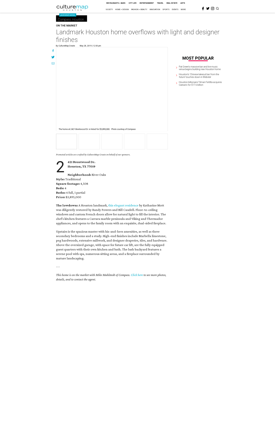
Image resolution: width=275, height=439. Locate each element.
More (183, 9)
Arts (182, 3)
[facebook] (203, 8)
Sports (165, 9)
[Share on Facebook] (53, 51)
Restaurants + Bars (115, 3)
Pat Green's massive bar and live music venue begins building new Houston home (200, 68)
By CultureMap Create (65, 46)
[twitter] (207, 8)
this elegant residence (123, 205)
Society (109, 9)
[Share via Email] (53, 63)
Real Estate (171, 3)
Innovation (155, 9)
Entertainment (147, 3)
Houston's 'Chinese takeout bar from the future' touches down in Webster (199, 75)
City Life (132, 3)
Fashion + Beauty (139, 9)
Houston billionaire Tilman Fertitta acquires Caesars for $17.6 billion (200, 83)
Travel (160, 3)
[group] (66, 141)
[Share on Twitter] (53, 57)
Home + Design (122, 9)
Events (175, 9)
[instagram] (212, 8)
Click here (137, 275)
